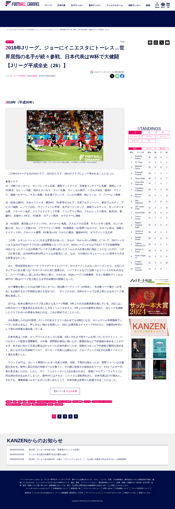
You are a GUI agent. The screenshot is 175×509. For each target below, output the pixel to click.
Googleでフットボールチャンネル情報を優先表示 (109, 72)
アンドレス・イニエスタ (47, 402)
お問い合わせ (108, 488)
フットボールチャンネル (14, 29)
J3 (25, 402)
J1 (15, 402)
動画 (148, 5)
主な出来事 (71, 391)
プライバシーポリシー (91, 488)
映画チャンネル (130, 493)
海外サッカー (95, 5)
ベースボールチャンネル (112, 493)
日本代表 (61, 5)
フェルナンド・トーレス (102, 402)
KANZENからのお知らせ (35, 440)
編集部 (35, 76)
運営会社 (28, 493)
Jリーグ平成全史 (20, 76)
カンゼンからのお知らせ (43, 493)
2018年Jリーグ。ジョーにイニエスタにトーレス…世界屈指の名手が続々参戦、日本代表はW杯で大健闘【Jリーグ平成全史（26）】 (69, 29)
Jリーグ (48, 5)
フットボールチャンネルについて (38, 488)
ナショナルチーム (115, 5)
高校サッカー (134, 5)
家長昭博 (26, 404)
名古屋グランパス (13, 404)
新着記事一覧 (76, 488)
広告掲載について (122, 488)
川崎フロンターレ (39, 404)
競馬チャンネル (144, 493)
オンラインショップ (93, 493)
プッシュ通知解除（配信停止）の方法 (69, 493)
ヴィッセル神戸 (64, 402)
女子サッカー (77, 5)
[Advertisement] (87, 19)
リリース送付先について (140, 488)
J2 (20, 402)
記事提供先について (60, 488)
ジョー (87, 402)
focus (9, 402)
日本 (50, 404)
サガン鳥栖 (77, 402)
